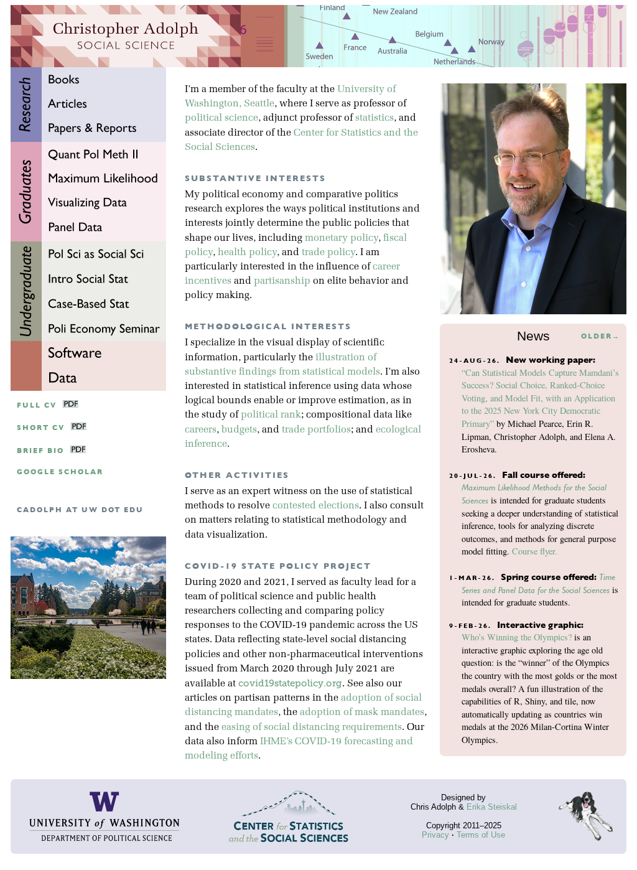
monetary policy (341, 238)
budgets (239, 430)
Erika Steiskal (492, 807)
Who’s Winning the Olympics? (517, 637)
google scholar (60, 472)
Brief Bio (40, 451)
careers (200, 430)
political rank (271, 415)
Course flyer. (534, 551)
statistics (374, 118)
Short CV (41, 428)
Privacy (435, 835)
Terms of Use (481, 835)
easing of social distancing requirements (311, 727)
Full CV (37, 405)
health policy (247, 253)
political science (221, 118)
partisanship (282, 281)
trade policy (328, 253)
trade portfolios (316, 430)
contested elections (315, 506)
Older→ (600, 336)
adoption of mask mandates (362, 713)
